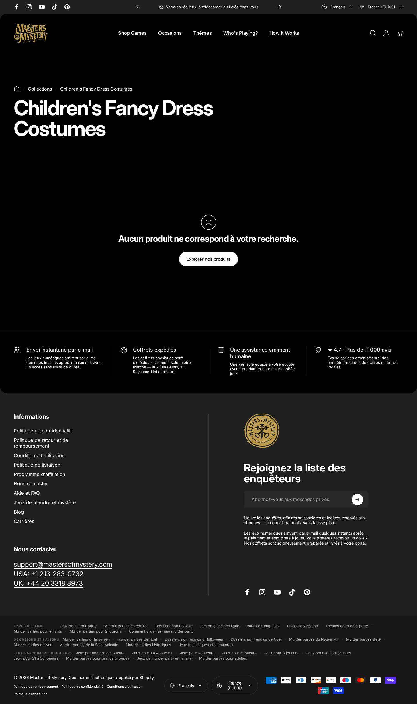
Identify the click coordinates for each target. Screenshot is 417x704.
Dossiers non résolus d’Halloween (194, 639)
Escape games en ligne (219, 626)
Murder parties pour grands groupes (97, 658)
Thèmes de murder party (347, 626)
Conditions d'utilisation (39, 455)
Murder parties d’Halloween (86, 639)
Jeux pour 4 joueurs (197, 653)
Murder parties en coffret (126, 626)
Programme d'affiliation (39, 474)
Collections (40, 89)
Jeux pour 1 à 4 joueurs (152, 653)
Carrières (24, 521)
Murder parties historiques (148, 645)
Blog (19, 512)
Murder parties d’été (363, 639)
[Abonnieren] (357, 499)
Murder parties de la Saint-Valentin (88, 645)
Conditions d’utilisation (125, 687)
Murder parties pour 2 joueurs (95, 631)
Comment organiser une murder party (161, 631)
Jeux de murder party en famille (164, 658)
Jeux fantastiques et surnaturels (206, 645)
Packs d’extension (302, 626)
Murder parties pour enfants (38, 631)
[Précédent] (138, 7)
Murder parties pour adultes (223, 658)
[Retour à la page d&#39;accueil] (16, 89)
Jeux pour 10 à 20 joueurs (328, 653)
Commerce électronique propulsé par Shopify (111, 677)
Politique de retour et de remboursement (41, 443)
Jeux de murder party (78, 626)
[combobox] (337, 7)
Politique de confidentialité (43, 431)
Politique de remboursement (36, 687)
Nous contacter (31, 484)
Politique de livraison (37, 465)
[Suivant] (279, 7)
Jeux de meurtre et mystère (45, 502)
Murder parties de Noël (137, 639)
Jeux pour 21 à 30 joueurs (36, 658)
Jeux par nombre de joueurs (100, 653)
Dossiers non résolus (173, 626)
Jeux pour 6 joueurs (239, 653)
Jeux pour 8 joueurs (281, 653)
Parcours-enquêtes (263, 626)
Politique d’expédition (31, 694)
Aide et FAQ (27, 493)
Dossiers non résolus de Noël (256, 639)
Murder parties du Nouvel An (313, 639)
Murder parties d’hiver (33, 645)
